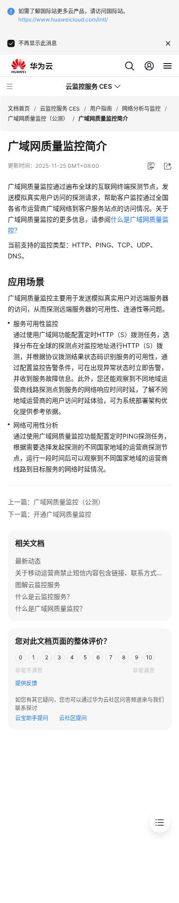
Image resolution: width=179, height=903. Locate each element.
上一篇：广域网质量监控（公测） (56, 502)
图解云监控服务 (37, 584)
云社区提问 (73, 718)
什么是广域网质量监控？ (50, 608)
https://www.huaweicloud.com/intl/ (63, 19)
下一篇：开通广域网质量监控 (49, 514)
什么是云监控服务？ (44, 596)
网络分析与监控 (141, 108)
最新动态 (28, 561)
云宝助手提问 (31, 718)
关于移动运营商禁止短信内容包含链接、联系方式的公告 (95, 573)
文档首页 (19, 108)
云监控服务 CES (60, 108)
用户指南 (101, 108)
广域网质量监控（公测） (38, 118)
